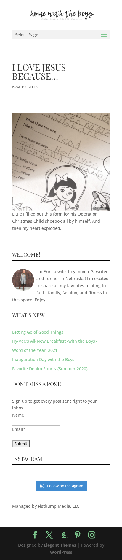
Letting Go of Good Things (37, 332)
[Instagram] (91, 535)
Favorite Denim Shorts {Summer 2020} (50, 368)
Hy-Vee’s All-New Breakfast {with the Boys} (54, 341)
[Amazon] (64, 535)
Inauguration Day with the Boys (43, 359)
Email (18, 429)
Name (18, 415)
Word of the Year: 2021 (34, 350)
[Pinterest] (77, 535)
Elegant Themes (60, 545)
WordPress (61, 552)
